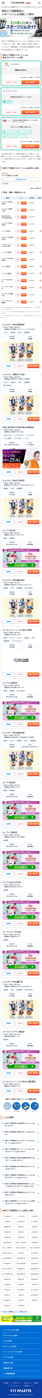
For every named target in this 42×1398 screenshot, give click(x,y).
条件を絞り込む (22, 179)
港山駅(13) (21, 1300)
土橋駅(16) (21, 1232)
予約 (24, 203)
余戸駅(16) (7, 1221)
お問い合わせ (27, 1383)
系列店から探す (9, 1362)
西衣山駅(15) (21, 1290)
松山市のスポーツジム (32, 7)
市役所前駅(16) (7, 1242)
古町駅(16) (35, 1227)
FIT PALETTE (5, 7)
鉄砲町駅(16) (7, 1279)
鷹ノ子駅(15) (34, 1290)
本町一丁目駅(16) (7, 1248)
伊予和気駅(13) (34, 1295)
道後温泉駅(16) (34, 1274)
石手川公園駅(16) (21, 1263)
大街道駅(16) (7, 1237)
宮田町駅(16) (21, 1237)
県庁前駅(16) (7, 1263)
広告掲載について (28, 1385)
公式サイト (21, 366)
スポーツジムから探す (11, 1335)
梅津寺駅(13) (7, 1300)
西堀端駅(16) (21, 1269)
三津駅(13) (21, 1295)
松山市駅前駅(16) (7, 1258)
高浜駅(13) (35, 1300)
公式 (18, 203)
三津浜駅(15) (7, 1284)
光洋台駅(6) (21, 1305)
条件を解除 (5, 183)
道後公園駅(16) (21, 1274)
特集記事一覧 (8, 1368)
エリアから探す (9, 1357)
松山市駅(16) (34, 1253)
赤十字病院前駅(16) (7, 1274)
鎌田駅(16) (21, 1279)
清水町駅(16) (34, 1258)
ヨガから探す (8, 1341)
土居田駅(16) (7, 1232)
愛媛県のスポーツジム (18, 7)
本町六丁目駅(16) (35, 1248)
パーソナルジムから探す (11, 1330)
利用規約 (36, 1383)
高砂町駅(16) (34, 1279)
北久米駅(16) (34, 1221)
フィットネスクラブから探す (13, 1352)
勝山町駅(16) (21, 1221)
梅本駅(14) (7, 1295)
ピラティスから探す (10, 1346)
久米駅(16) (35, 1216)
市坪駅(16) (35, 1237)
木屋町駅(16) (34, 1242)
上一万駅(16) (21, 1216)
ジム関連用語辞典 (9, 1373)
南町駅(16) (21, 1227)
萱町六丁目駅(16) (7, 1269)
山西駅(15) (21, 1284)
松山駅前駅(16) (21, 1258)
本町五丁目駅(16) (21, 1248)
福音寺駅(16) (34, 1263)
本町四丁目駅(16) (7, 1253)
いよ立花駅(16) (7, 1216)
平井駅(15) (35, 1284)
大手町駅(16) (34, 1232)
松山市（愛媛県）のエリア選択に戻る (15, 1311)
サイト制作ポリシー (16, 1383)
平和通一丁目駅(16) (21, 1242)
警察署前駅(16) (34, 1269)
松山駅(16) (21, 1253)
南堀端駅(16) (7, 1227)
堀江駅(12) (7, 1305)
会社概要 (6, 1383)
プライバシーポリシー (15, 1385)
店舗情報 (8, 366)
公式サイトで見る (11, 82)
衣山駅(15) (7, 1290)
